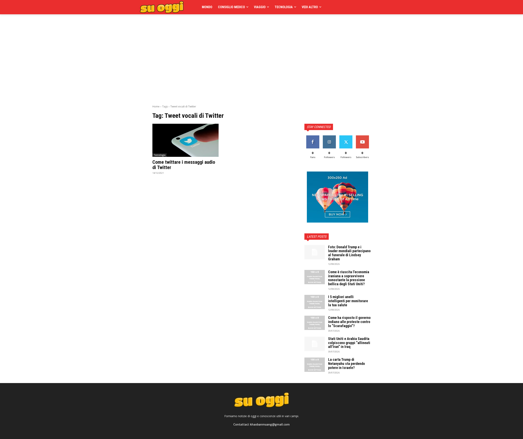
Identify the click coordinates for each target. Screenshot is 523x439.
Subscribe (362, 136)
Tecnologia (159, 155)
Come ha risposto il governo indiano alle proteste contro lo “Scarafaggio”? (349, 321)
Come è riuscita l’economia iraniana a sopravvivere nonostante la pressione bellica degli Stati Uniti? (348, 278)
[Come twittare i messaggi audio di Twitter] (185, 140)
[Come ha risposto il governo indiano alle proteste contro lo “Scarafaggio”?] (314, 323)
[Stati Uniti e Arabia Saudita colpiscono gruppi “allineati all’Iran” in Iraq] (314, 344)
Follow (329, 136)
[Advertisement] (226, 23)
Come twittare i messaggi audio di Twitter (183, 164)
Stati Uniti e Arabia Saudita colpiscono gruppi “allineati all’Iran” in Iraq (349, 342)
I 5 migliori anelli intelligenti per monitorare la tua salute (348, 301)
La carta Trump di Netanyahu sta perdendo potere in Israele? (346, 363)
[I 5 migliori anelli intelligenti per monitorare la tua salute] (314, 302)
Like (312, 136)
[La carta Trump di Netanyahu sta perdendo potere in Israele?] (314, 365)
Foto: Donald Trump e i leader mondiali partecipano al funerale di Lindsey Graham (349, 253)
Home (156, 106)
